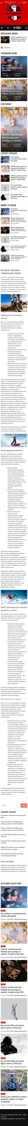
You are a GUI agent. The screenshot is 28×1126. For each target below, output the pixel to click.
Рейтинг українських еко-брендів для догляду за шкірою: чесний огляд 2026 (19, 40)
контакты (3, 1117)
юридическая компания (8, 869)
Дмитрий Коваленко (21, 919)
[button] (25, 33)
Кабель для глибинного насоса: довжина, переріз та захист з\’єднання (18, 257)
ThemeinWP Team (20, 1118)
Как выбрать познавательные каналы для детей (12, 67)
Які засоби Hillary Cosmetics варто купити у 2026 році (19, 187)
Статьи (4, 62)
